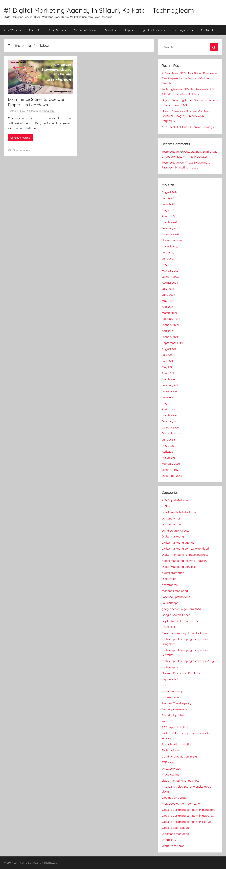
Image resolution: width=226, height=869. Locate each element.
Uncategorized (171, 768)
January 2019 (170, 469)
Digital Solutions (151, 30)
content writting (172, 524)
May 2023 (168, 300)
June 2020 (168, 397)
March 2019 (169, 457)
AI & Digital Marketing (176, 500)
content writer (171, 518)
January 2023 (170, 325)
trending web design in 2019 (180, 756)
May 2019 (168, 445)
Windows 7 (169, 839)
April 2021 (168, 373)
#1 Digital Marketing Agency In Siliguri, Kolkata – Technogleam (99, 10)
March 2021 (169, 379)
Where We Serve (85, 30)
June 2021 (168, 361)
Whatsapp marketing (175, 833)
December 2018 (172, 475)
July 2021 (168, 355)
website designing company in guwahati (188, 815)
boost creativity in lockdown (180, 512)
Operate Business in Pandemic (181, 673)
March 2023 (169, 312)
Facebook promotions (176, 597)
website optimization (175, 827)
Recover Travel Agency (176, 703)
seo (164, 721)
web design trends (174, 797)
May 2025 (168, 264)
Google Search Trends (176, 615)
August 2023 (170, 282)
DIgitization (169, 578)
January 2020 (170, 427)
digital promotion (173, 572)
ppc (164, 685)
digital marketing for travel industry (184, 560)
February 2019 (171, 463)
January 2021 (170, 391)
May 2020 (168, 403)
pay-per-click (170, 679)
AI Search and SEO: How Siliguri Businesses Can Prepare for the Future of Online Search (190, 78)
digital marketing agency (178, 542)
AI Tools (167, 506)
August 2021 (170, 349)
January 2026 (170, 234)
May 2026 (168, 210)
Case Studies (57, 30)
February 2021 (171, 385)
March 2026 (169, 222)
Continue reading (20, 137)
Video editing (171, 774)
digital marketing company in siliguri (185, 548)
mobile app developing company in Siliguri (189, 661)
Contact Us (208, 30)
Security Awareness (174, 709)
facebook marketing (175, 590)
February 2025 (171, 270)
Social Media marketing (177, 744)
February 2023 (171, 318)
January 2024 (170, 276)
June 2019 (168, 439)
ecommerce (170, 585)
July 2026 (168, 198)
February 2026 (171, 228)
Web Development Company (181, 803)
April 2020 (168, 409)
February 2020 (171, 421)
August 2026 (170, 192)
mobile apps (170, 667)
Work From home (173, 846)
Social (109, 30)
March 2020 (169, 415)
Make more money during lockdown (185, 633)
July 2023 (168, 288)
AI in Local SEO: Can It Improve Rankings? (188, 127)
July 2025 (168, 252)
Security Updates (173, 715)
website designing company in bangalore (188, 809)
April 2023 (168, 306)
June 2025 (168, 258)
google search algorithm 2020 (181, 609)
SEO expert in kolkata (175, 727)
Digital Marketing (173, 536)
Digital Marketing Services (179, 566)
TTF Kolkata (169, 762)
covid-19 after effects (175, 530)
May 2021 (168, 367)
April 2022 (168, 331)
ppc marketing (171, 697)
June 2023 (168, 294)
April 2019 (168, 451)
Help (127, 30)
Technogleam (181, 30)
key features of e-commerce (180, 621)
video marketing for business (180, 780)
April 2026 (168, 216)
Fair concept (170, 603)
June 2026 (168, 204)
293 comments (21, 150)
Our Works (11, 30)
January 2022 (170, 337)
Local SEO (168, 627)
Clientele (35, 30)
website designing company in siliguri (186, 821)
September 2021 (172, 343)
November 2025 (172, 240)
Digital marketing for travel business (185, 554)
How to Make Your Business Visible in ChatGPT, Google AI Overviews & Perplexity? (186, 116)
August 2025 (170, 246)
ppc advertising (172, 691)
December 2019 (172, 433)
